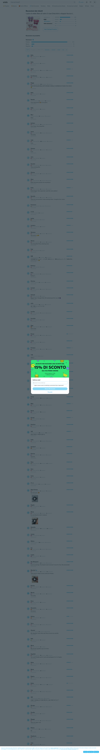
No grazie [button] (50, 392)
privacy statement (54, 748)
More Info (96, 752)
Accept (85, 752)
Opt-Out (90, 752)
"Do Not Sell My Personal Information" (68, 749)
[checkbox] (33, 385)
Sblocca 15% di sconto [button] (50, 388)
